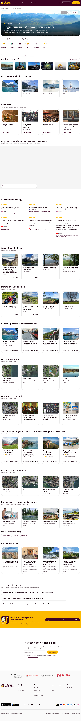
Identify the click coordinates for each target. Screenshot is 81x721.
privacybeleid (50, 655)
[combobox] (5, 55)
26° (64, 12)
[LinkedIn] (24, 704)
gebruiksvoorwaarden (33, 657)
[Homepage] (7, 2)
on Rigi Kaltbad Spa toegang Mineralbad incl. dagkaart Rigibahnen (67, 236)
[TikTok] (40, 704)
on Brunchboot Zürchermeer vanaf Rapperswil (40, 229)
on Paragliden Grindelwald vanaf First (65, 213)
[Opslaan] (69, 12)
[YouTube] (32, 704)
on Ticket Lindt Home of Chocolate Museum (39, 211)
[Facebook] (28, 704)
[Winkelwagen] (59, 2)
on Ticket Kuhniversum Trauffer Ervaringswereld (9, 228)
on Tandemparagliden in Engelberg (9, 213)
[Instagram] (36, 704)
